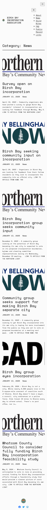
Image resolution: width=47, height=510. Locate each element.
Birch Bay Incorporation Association (15, 20)
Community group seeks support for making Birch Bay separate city (20, 304)
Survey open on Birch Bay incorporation (17, 88)
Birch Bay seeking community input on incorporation (21, 155)
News (25, 96)
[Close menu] (33, 10)
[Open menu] (42, 4)
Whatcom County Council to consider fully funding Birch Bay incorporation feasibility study (22, 451)
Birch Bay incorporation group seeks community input (22, 225)
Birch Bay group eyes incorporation (21, 374)
